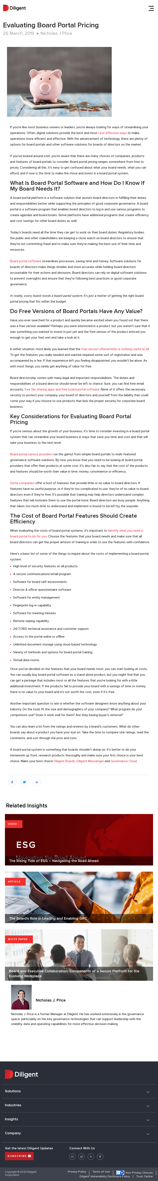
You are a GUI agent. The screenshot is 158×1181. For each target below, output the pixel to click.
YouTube (72, 1155)
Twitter (81, 1155)
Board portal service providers (31, 454)
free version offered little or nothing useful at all (115, 349)
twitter (24, 780)
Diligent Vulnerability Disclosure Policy (105, 1176)
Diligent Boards (64, 761)
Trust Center (144, 1176)
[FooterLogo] (79, 1075)
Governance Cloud (124, 761)
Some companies (22, 483)
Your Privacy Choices (139, 1173)
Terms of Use (101, 1172)
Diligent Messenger (90, 761)
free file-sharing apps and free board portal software (61, 389)
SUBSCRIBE (17, 1156)
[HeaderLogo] (14, 8)
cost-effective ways (112, 133)
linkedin (37, 780)
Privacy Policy (77, 1172)
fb (9, 780)
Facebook (100, 1155)
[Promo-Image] (80, 82)
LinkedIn (91, 1155)
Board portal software (25, 261)
